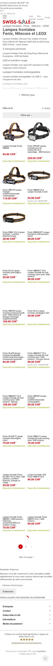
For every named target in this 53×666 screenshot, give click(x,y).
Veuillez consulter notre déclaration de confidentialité (22, 597)
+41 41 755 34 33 (7, 13)
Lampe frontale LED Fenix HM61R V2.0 (37, 476)
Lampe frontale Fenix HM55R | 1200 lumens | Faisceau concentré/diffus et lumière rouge (13, 521)
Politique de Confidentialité (16, 634)
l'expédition (41, 651)
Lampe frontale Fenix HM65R (12, 147)
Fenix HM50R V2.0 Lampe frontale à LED (37, 191)
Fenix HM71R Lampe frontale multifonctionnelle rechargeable (12, 193)
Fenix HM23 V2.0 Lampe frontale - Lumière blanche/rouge (14, 234)
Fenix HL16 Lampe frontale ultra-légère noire (12, 272)
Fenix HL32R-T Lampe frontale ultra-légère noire (13, 438)
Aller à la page (25, 557)
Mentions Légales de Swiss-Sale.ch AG (33, 635)
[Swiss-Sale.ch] (19, 21)
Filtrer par (26, 115)
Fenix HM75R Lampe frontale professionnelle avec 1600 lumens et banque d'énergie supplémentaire (14, 315)
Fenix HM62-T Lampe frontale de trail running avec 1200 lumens (38, 438)
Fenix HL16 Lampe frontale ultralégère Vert (38, 312)
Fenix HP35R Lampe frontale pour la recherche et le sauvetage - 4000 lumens (39, 149)
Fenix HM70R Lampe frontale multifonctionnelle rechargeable (37, 399)
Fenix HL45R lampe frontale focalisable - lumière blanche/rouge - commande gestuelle (13, 356)
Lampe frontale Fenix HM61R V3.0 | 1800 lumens (37, 519)
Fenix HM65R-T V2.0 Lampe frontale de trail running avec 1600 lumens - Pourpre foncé (38, 356)
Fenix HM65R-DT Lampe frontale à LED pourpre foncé (38, 234)
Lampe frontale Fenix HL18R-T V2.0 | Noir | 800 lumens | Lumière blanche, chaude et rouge (14, 478)
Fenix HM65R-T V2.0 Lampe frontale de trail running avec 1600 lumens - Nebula (13, 399)
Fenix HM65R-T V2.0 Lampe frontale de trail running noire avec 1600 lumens (39, 273)
